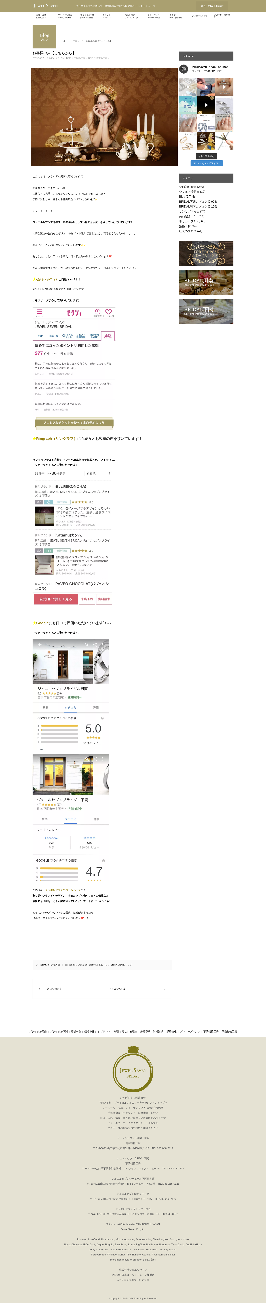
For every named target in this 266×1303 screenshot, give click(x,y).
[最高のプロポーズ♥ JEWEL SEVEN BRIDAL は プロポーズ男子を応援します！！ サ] (224, 123)
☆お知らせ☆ (53, 58)
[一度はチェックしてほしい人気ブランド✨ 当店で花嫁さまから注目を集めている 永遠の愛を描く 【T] (188, 87)
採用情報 (171, 1031)
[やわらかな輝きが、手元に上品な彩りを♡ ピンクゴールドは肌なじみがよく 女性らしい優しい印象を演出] (224, 141)
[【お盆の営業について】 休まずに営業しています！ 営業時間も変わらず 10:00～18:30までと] (188, 105)
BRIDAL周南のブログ (98, 58)
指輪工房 (185, 226)
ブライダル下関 (87, 16)
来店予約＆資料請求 (212, 6)
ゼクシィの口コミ (47, 279)
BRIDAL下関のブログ (76, 58)
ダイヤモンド (153, 16)
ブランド (107, 16)
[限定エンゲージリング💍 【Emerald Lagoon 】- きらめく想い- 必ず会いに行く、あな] (188, 123)
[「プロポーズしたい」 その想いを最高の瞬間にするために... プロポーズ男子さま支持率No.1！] (206, 87)
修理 (116, 1031)
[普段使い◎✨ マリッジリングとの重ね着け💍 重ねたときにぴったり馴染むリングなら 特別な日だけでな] (224, 87)
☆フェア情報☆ (189, 191)
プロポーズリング (200, 16)
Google (42, 623)
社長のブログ (188, 231)
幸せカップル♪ (188, 221)
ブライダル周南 (65, 16)
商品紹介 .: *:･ (188, 216)
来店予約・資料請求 (222, 16)
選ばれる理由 (129, 1031)
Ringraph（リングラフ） (56, 439)
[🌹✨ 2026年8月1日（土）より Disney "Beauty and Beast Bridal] (206, 105)
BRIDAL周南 (53, 965)
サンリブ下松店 (189, 211)
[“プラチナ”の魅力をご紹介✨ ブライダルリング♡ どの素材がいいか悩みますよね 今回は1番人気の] (206, 123)
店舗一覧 (76, 1031)
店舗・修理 (41, 16)
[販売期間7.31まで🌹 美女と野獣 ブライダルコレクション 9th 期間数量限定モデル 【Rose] (206, 141)
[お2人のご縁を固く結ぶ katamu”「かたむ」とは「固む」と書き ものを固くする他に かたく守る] (188, 141)
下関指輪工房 (211, 1031)
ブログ (176, 16)
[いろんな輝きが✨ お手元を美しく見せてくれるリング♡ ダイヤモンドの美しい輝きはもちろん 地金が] (224, 105)
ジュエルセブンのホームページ (63, 889)
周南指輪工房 (229, 1031)
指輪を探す (131, 16)
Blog (63, 58)
